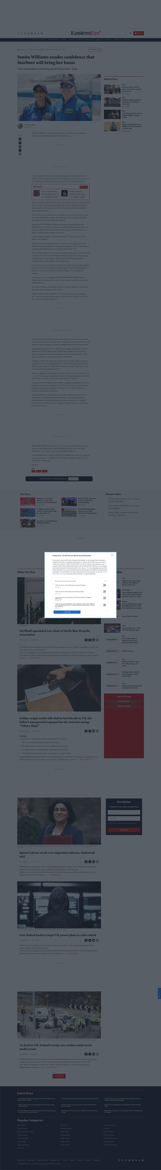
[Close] (113, 556)
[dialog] (80, 585)
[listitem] (80, 581)
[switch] (103, 585)
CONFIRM (67, 612)
